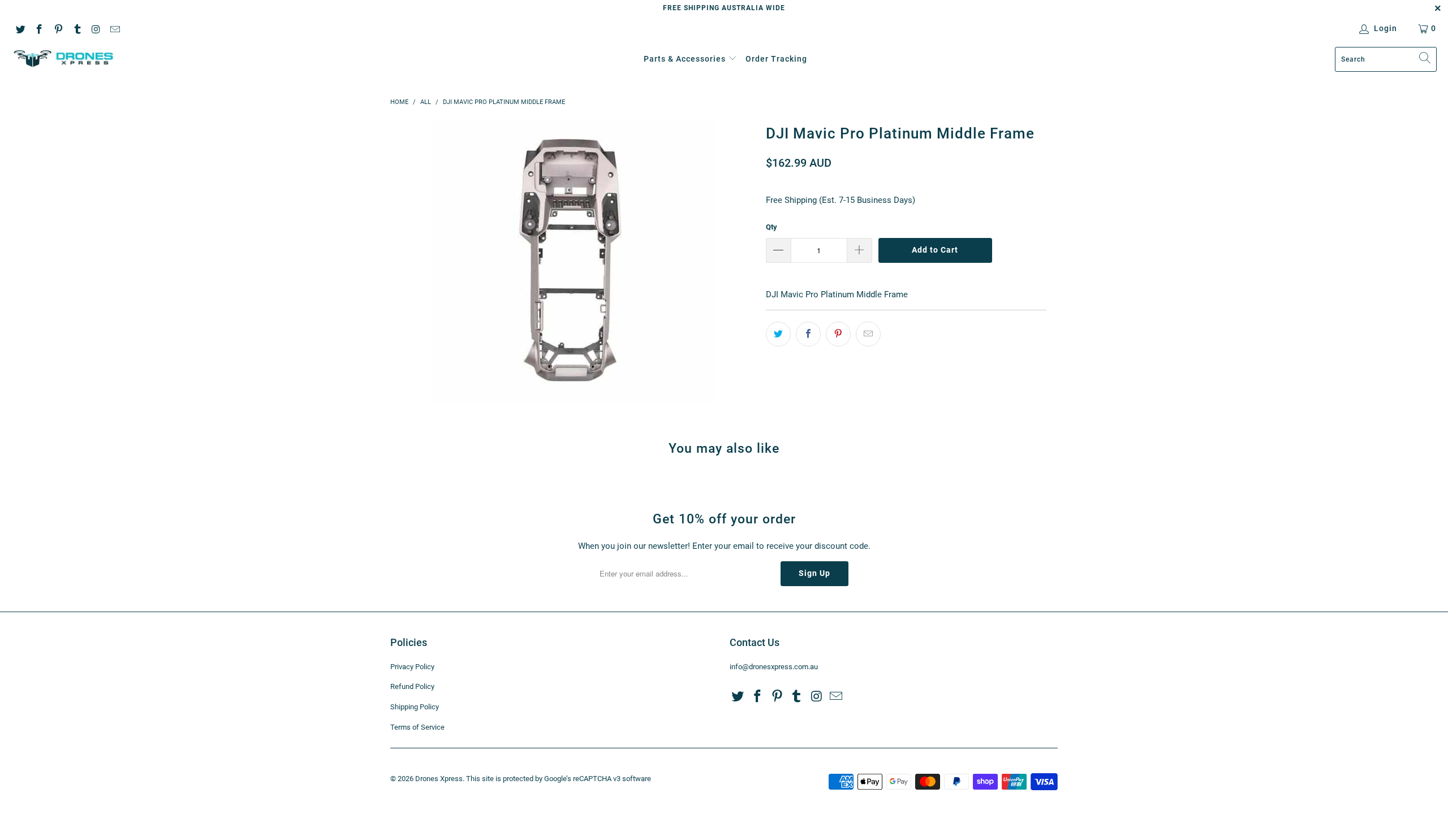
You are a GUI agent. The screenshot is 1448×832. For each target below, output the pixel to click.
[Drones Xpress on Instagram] (95, 28)
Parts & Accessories (685, 58)
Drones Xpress (439, 778)
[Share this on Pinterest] (838, 334)
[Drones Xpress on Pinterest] (57, 28)
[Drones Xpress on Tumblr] (77, 28)
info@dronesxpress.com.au (774, 666)
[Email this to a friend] (868, 334)
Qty (771, 227)
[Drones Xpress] (63, 59)
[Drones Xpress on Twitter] (19, 28)
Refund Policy (412, 686)
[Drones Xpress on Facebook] (39, 28)
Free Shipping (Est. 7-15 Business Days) (840, 200)
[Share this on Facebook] (808, 334)
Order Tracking (776, 58)
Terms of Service (417, 727)
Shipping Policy (414, 707)
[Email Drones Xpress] (114, 28)
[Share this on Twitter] (778, 334)
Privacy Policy (412, 666)
